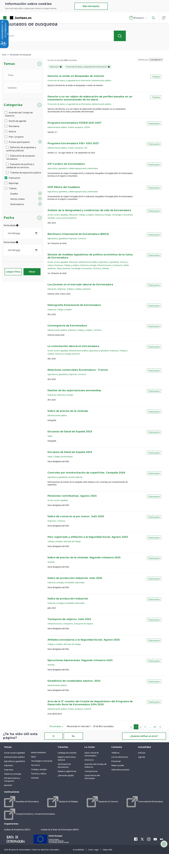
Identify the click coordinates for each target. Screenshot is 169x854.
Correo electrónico (119, 757)
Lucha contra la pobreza (66, 218)
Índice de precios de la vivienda (68, 411)
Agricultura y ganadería (57, 168)
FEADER (87, 709)
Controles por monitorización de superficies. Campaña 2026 (86, 473)
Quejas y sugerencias (67, 771)
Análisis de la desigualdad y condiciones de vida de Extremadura (89, 210)
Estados (14, 193)
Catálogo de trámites (67, 752)
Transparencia (90, 771)
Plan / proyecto (16, 136)
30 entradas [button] (57, 727)
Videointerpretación (120, 769)
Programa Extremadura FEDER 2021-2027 (74, 123)
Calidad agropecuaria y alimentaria (83, 168)
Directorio (89, 759)
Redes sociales (117, 765)
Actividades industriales (75, 582)
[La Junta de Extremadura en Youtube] (155, 839)
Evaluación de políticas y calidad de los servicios (20, 166)
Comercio (82, 238)
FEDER (87, 127)
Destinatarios (17, 204)
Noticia (12, 131)
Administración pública (101, 80)
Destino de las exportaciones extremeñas (74, 390)
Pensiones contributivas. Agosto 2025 (72, 496)
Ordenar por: (143, 59)
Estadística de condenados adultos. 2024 (74, 681)
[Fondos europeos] (54, 839)
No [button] (73, 736)
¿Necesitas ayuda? (66, 775)
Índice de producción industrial (68, 599)
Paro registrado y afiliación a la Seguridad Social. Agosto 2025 (88, 537)
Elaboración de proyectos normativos (20, 157)
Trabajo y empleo (86, 214)
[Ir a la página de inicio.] (12, 17)
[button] (138, 18)
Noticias (141, 752)
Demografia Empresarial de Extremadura (74, 305)
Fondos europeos (75, 127)
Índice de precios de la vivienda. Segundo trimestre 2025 (84, 557)
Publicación (14, 177)
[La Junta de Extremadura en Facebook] (136, 839)
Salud (59, 268)
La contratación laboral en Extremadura (73, 346)
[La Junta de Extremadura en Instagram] (148, 839)
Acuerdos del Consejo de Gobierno (19, 114)
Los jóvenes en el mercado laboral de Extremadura (80, 284)
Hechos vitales (17, 199)
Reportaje (13, 183)
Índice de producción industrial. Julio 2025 (75, 578)
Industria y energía (103, 214)
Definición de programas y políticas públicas (21, 149)
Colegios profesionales (63, 456)
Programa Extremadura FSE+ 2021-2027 (73, 143)
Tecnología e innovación (122, 214)
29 (155, 727)
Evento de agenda (17, 121)
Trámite (12, 188)
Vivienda (51, 218)
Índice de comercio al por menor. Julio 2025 (76, 516)
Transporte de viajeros (83, 623)
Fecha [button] (9, 217)
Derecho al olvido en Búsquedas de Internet (76, 76)
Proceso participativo (19, 142)
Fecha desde (10, 225)
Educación (73, 214)
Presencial (116, 761)
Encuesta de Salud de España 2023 (70, 431)
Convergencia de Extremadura (67, 326)
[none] (131, 726)
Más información (91, 6)
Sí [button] (53, 736)
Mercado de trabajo (72, 541)
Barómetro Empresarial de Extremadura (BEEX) (78, 234)
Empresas (72, 238)
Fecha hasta (10, 242)
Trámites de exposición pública (25, 172)
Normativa (13, 126)
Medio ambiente (38, 752)
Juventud (66, 268)
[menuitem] (43, 752)
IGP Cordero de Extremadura (66, 164)
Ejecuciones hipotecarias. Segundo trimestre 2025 (80, 660)
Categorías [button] (13, 105)
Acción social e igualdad (58, 214)
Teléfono (115, 752)
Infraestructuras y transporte (109, 265)
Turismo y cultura (38, 773)
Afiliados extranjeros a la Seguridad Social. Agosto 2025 (84, 640)
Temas (9, 63)
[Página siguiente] (160, 726)
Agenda (141, 757)
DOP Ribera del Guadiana (64, 187)
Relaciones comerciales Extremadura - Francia (78, 370)
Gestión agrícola (75, 477)
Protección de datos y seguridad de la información (69, 80)
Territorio (97, 268)
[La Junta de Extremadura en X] (142, 839)
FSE (85, 148)
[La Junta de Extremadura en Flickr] (161, 839)
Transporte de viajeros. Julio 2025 (69, 619)
